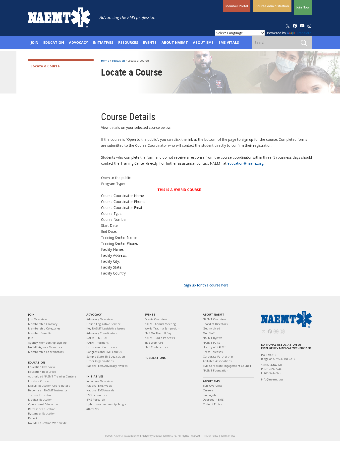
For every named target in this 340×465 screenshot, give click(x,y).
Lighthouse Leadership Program (107, 404)
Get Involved (211, 328)
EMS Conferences (156, 347)
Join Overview (37, 319)
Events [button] (150, 42)
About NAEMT (213, 314)
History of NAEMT (214, 347)
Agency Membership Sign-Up (47, 342)
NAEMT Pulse (211, 342)
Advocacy (94, 314)
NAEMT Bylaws (212, 338)
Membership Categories (44, 328)
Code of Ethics (212, 404)
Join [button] (34, 42)
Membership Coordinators (45, 352)
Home (105, 60)
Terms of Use (228, 435)
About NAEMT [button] (175, 42)
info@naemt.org (272, 379)
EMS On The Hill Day (158, 333)
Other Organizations (99, 361)
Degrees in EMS (213, 399)
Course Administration (272, 6)
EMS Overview (212, 385)
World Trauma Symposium (162, 328)
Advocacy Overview (99, 319)
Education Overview (41, 367)
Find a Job (209, 395)
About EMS (211, 381)
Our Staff (209, 333)
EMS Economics (96, 395)
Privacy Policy (210, 435)
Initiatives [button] (103, 42)
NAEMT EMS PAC (97, 338)
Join (31, 314)
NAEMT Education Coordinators (49, 385)
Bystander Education (42, 413)
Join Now (302, 7)
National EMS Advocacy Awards (106, 366)
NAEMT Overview (214, 319)
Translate (303, 33)
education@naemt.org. (245, 163)
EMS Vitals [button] (229, 42)
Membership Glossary (42, 324)
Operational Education (43, 404)
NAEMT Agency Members (45, 347)
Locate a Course (45, 66)
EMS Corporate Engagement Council (227, 366)
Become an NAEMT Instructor (47, 390)
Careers (208, 390)
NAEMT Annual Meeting (160, 324)
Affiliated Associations (217, 361)
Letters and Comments (101, 347)
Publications (155, 358)
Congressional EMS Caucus (103, 352)
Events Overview (156, 319)
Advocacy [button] (78, 42)
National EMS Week (99, 385)
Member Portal (237, 6)
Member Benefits (39, 333)
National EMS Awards (100, 390)
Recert (32, 418)
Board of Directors (215, 324)
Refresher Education (42, 409)
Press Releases (213, 352)
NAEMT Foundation (215, 370)
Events (150, 314)
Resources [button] (128, 42)
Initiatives (95, 376)
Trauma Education (40, 395)
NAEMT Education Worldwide (47, 423)
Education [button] (53, 42)
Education (119, 60)
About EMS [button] (203, 42)
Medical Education (40, 399)
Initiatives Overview (99, 381)
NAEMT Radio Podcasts (160, 338)
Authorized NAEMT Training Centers (52, 376)
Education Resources (42, 371)
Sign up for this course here (206, 285)
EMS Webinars (154, 342)
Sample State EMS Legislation (105, 356)
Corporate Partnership (218, 356)
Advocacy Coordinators (101, 333)
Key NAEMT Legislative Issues (105, 328)
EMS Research (95, 399)
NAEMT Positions (97, 342)
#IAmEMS (92, 409)
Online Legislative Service (103, 324)
